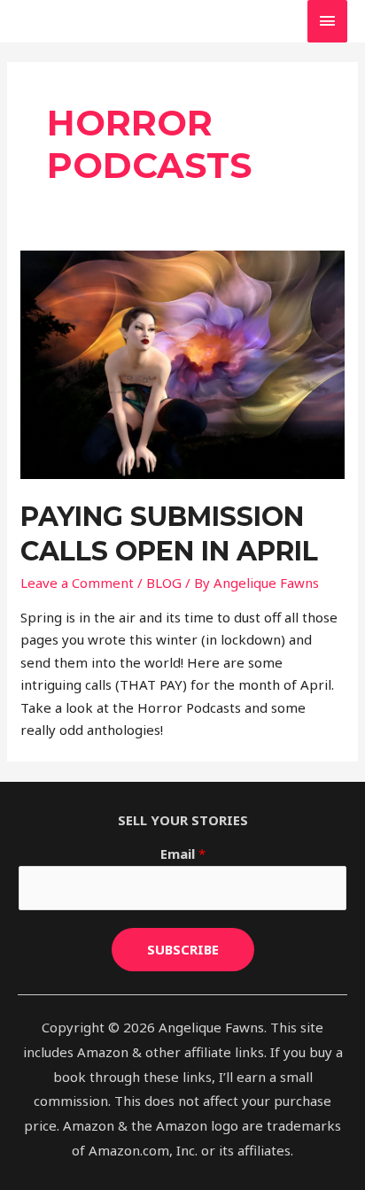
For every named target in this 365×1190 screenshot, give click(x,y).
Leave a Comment (77, 582)
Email (183, 853)
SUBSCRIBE (183, 949)
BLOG (164, 582)
